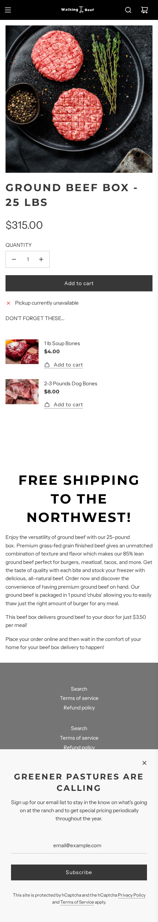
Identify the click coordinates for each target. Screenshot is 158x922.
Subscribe (79, 872)
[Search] (128, 10)
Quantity (19, 245)
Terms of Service (77, 902)
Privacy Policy (132, 895)
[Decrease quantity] (14, 259)
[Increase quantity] (41, 259)
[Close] (144, 763)
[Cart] (144, 10)
